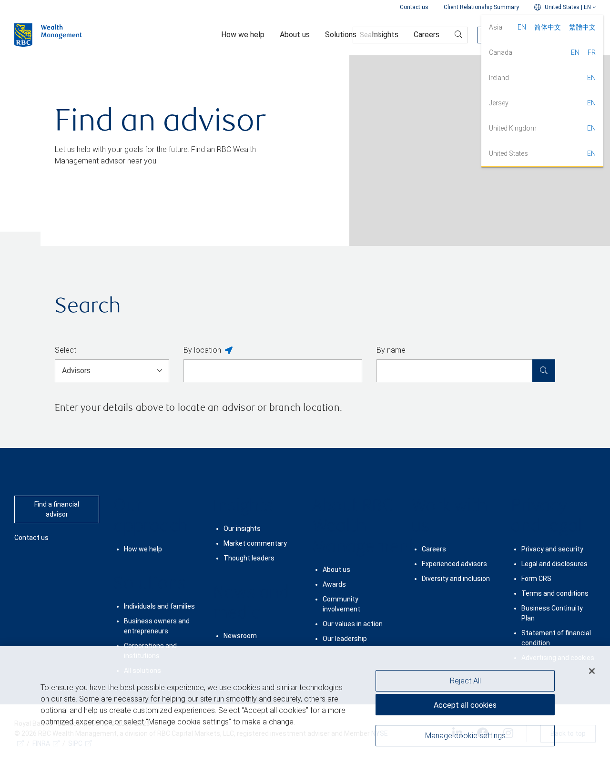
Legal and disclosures (554, 564)
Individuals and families (159, 606)
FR (592, 52)
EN (522, 27)
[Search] (543, 370)
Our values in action (353, 624)
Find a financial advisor (56, 509)
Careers (434, 549)
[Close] (591, 671)
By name (391, 350)
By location (202, 350)
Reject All (465, 680)
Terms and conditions (555, 593)
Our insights (242, 528)
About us (336, 569)
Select (65, 350)
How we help (143, 549)
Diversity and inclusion (456, 578)
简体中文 (547, 27)
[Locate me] (229, 350)
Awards (334, 584)
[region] (305, 704)
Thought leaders (249, 558)
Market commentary (255, 543)
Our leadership (345, 638)
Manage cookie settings (465, 735)
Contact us (414, 7)
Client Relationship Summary (481, 7)
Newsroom (240, 636)
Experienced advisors (454, 564)
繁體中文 (582, 27)
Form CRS (536, 578)
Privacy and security (552, 549)
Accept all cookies (465, 705)
